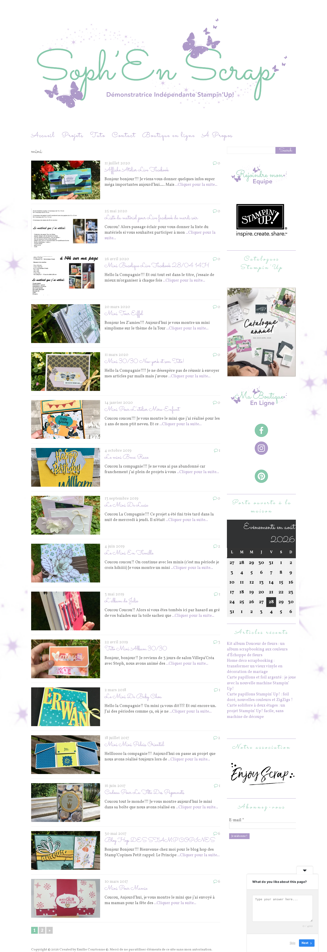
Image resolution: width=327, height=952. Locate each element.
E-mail (236, 820)
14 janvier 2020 (119, 403)
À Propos (217, 135)
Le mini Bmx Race (126, 457)
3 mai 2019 (114, 594)
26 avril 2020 (117, 259)
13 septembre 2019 (121, 498)
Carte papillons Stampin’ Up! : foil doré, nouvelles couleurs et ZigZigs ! (260, 697)
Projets (72, 135)
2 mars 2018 (115, 690)
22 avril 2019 (116, 642)
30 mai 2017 (115, 834)
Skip (292, 943)
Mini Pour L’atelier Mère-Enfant (142, 409)
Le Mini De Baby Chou (133, 697)
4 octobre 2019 (118, 451)
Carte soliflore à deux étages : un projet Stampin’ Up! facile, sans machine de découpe (256, 711)
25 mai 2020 (116, 211)
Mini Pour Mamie (126, 888)
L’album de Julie (121, 601)
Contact (123, 135)
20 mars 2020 (117, 307)
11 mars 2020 (116, 355)
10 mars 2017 (116, 882)
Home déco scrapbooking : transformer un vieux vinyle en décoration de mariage (255, 666)
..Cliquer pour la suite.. (196, 185)
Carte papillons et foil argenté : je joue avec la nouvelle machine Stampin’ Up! (261, 683)
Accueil (43, 135)
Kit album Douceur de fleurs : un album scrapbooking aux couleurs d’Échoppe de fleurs (257, 649)
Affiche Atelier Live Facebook (137, 170)
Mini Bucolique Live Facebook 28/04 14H (157, 265)
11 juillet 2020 (117, 163)
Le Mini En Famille (129, 553)
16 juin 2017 (115, 786)
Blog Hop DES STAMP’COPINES (160, 840)
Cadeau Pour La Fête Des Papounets (144, 792)
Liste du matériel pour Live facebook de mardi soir (151, 218)
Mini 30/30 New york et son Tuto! (144, 361)
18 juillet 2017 (117, 738)
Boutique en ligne (168, 135)
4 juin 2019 (115, 546)
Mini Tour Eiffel (124, 313)
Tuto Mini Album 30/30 (136, 649)
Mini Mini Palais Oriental (134, 744)
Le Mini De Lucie (126, 505)
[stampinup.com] (261, 374)
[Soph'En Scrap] (163, 65)
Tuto (97, 135)
